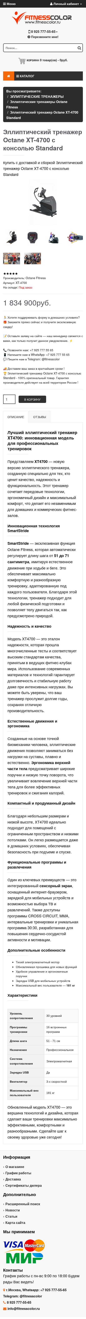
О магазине (14, 1166)
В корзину (32, 399)
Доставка (13, 1179)
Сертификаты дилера (23, 1185)
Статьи (11, 1216)
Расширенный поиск (22, 1203)
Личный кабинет (66, 3)
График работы (18, 1173)
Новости (12, 1210)
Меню (11, 3)
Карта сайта (15, 1222)
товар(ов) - (54, 60)
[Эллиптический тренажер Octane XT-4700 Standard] (11, 237)
